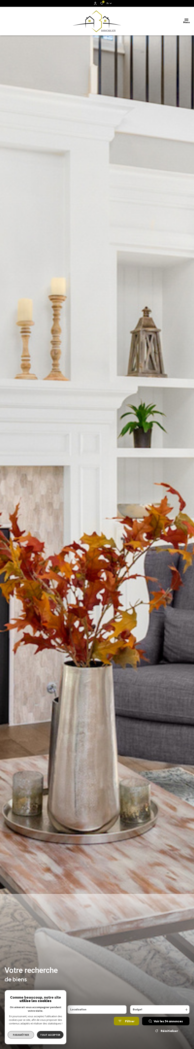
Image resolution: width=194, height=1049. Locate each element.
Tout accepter (50, 1035)
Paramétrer (21, 1035)
